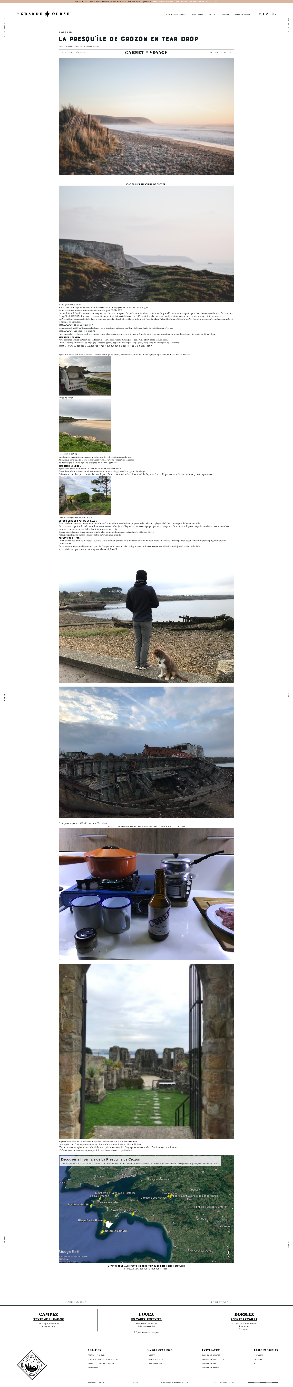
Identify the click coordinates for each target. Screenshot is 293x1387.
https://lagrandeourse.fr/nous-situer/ (146, 1269)
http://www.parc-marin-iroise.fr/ (77, 331)
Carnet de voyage (73, 47)
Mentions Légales (96, 1382)
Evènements (197, 14)
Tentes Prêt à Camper (98, 1355)
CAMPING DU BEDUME (211, 1367)
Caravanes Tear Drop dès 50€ (102, 1363)
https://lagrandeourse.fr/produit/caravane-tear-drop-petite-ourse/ (146, 826)
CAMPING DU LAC (209, 1363)
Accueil (62, 47)
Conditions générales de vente (175, 1382)
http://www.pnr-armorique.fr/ (76, 325)
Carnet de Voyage (242, 14)
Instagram (258, 1355)
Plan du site (132, 1382)
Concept (212, 14)
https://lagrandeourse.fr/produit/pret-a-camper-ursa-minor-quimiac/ (167, 2)
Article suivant (219, 52)
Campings (224, 14)
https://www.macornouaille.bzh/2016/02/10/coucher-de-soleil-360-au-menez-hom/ (105, 346)
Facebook (258, 1359)
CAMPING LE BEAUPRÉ (211, 1355)
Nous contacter (155, 1363)
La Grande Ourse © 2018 (224, 1382)
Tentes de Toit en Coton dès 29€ (103, 1359)
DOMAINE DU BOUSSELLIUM (213, 1359)
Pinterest (258, 1363)
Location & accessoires (176, 14)
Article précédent (76, 52)
